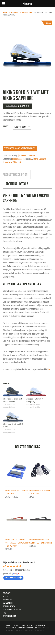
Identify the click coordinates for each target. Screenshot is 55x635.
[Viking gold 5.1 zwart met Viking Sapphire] (13, 392)
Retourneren (9, 606)
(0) (19, 155)
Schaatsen (13, 13)
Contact (7, 593)
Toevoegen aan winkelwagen (19, 148)
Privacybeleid (11, 628)
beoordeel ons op (12, 577)
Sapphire (42, 159)
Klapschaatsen (26, 13)
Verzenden (8, 603)
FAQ (4, 613)
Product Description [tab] (15, 175)
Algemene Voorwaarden (27, 628)
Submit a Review (28, 155)
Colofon (41, 625)
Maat (5, 126)
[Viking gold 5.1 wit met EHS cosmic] (13, 417)
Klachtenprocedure (12, 609)
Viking (15, 162)
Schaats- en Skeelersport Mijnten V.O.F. (21, 625)
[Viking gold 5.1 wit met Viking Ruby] (36, 392)
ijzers (35, 159)
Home (5, 13)
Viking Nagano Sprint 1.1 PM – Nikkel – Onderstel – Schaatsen (16, 542)
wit (20, 162)
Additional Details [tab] (17, 184)
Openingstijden (9, 616)
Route (5, 596)
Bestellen (7, 600)
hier (49, 369)
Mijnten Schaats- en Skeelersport (19, 562)
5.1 (31, 159)
